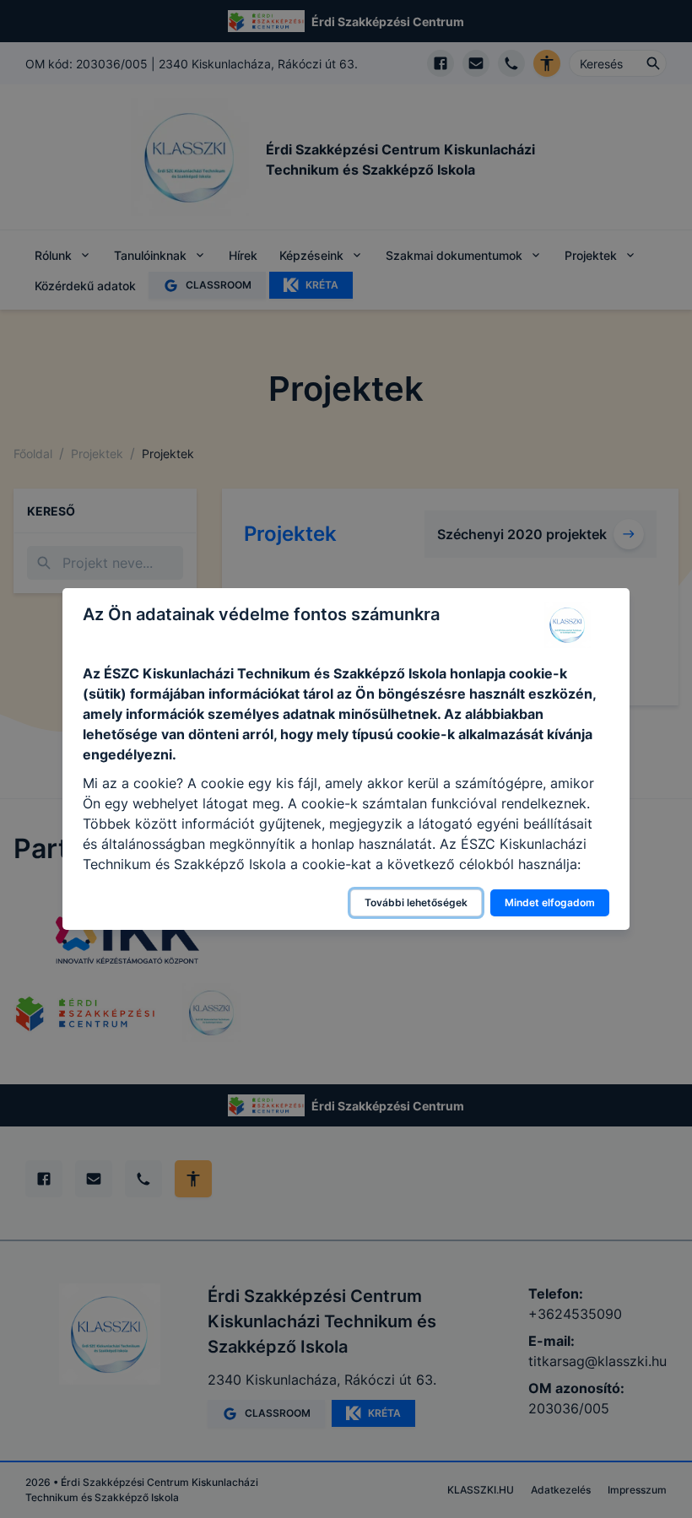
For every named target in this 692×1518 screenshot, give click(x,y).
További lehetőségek (416, 902)
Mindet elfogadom (550, 902)
